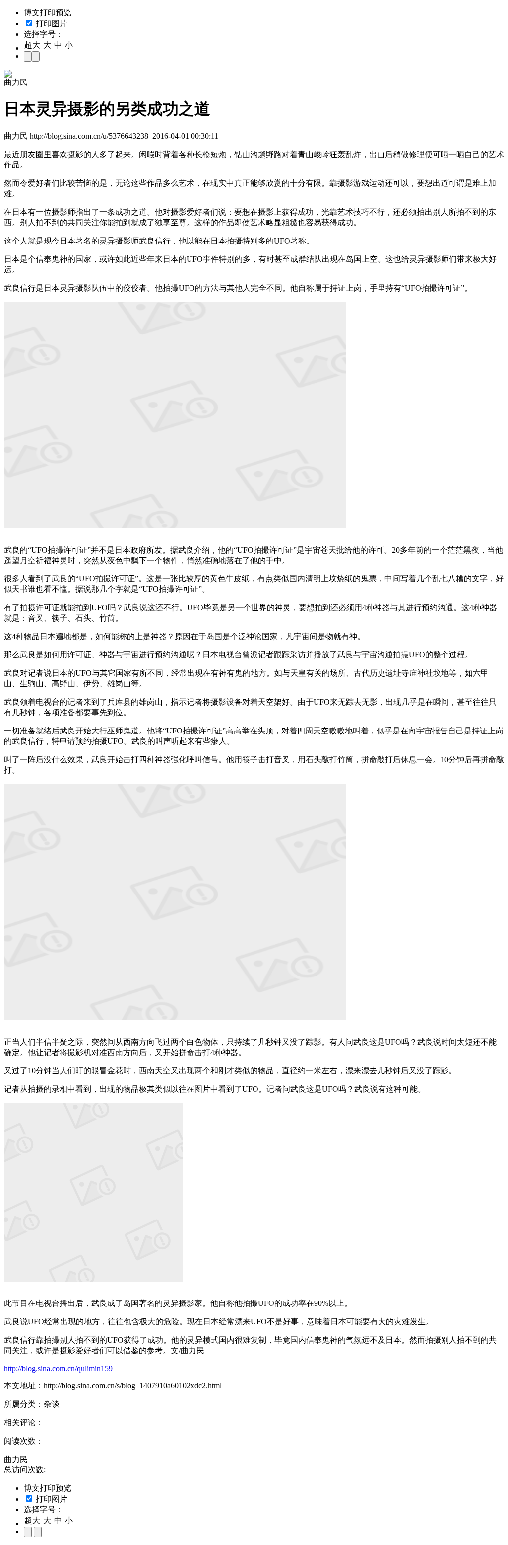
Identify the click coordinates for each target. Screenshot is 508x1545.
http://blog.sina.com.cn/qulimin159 (58, 1368)
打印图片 (50, 23)
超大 (32, 45)
